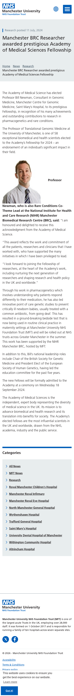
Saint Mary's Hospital (22, 528)
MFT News (16, 473)
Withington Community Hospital (30, 542)
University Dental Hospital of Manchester (35, 535)
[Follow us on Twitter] (6, 639)
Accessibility (9, 659)
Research (15, 480)
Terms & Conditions (13, 664)
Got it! (9, 690)
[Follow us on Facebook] (15, 639)
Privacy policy (10, 669)
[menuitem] (37, 659)
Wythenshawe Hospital (24, 514)
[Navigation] (67, 9)
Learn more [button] (10, 681)
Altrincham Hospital (22, 549)
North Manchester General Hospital (32, 507)
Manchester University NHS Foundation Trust (21, 9)
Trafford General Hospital (25, 521)
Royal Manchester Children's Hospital (33, 487)
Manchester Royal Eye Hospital (29, 501)
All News (14, 466)
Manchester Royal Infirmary (27, 494)
